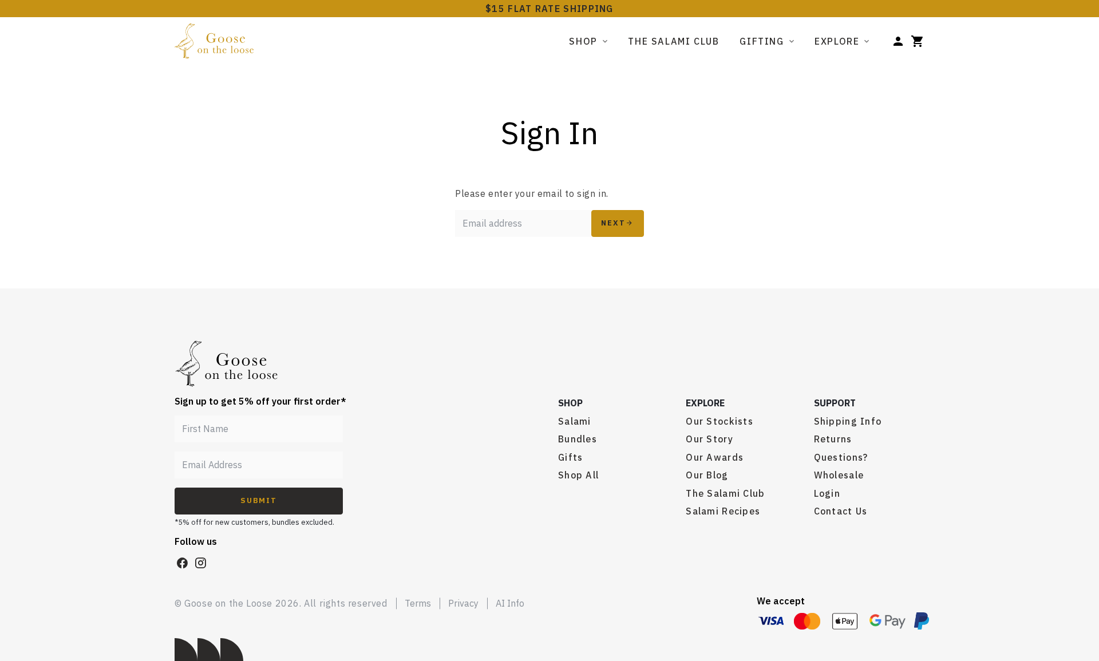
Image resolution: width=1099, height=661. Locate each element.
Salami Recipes (723, 511)
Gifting (762, 41)
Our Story (709, 439)
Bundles (577, 439)
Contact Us (841, 511)
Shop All (578, 475)
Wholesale (839, 475)
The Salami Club (673, 41)
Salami (574, 421)
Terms (418, 603)
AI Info (510, 603)
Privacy (463, 603)
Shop (583, 41)
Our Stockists (719, 421)
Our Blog (707, 475)
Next (613, 223)
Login (827, 493)
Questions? (841, 457)
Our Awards (715, 457)
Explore (837, 41)
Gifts (570, 457)
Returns (833, 439)
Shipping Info (848, 421)
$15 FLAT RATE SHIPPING (549, 8)
